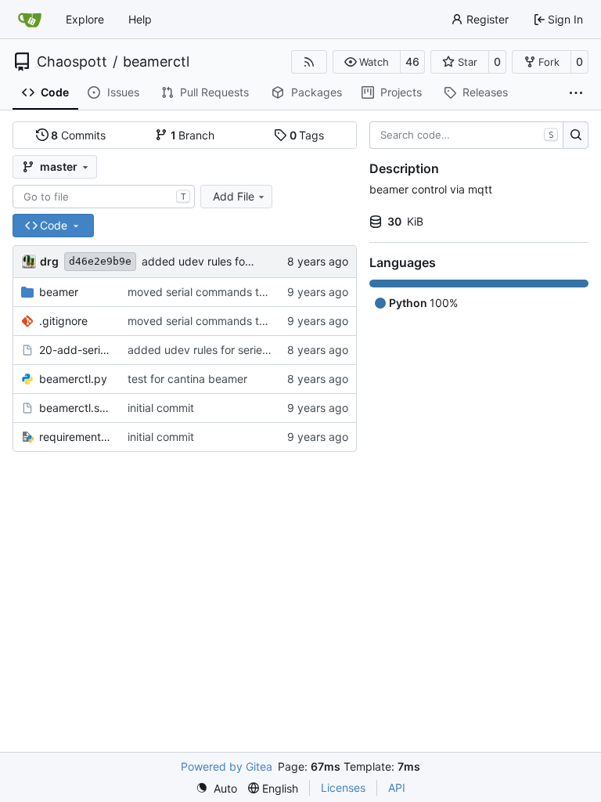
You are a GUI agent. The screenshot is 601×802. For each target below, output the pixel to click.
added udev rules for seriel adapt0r (232, 261)
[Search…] (575, 135)
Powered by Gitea (226, 766)
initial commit (161, 407)
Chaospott (72, 62)
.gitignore (63, 320)
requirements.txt (75, 436)
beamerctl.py (73, 378)
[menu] (216, 788)
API (396, 787)
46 (412, 61)
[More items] (575, 93)
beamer (58, 291)
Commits (78, 135)
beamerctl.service (75, 407)
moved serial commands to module (217, 291)
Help (140, 19)
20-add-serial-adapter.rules (75, 349)
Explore (85, 19)
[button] (367, 62)
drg (49, 261)
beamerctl (156, 62)
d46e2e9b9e (100, 261)
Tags (307, 135)
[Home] (30, 19)
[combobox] (104, 196)
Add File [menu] (233, 196)
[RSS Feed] (309, 62)
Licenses (343, 787)
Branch (193, 135)
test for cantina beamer (187, 378)
